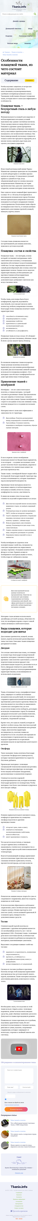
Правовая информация (19, 1199)
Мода (30, 29)
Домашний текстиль (13, 29)
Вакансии (19, 1194)
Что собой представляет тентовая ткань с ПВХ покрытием (23, 1124)
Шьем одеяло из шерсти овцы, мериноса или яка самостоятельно (23, 1146)
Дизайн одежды (19, 21)
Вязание (28, 43)
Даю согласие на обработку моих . (14, 1104)
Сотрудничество (19, 1206)
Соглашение (19, 1201)
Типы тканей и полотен (18, 1120)
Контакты (19, 1197)
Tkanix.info (19, 1187)
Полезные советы (25, 36)
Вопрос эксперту (19, 1208)
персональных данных (12, 1105)
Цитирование (19, 1203)
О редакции (19, 1192)
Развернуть (29, 80)
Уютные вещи (12, 43)
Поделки (9, 36)
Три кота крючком (19, 1211)
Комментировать (16, 1109)
